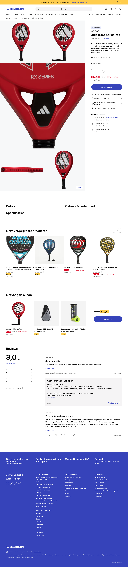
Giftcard (118, 14)
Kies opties (108, 319)
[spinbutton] (98, 70)
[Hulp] (111, 9)
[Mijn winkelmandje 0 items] (120, 9)
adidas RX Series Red (14, 329)
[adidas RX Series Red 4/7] (21, 169)
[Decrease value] (93, 70)
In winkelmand (106, 87)
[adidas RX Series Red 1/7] (64, 42)
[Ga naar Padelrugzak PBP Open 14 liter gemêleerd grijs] (46, 313)
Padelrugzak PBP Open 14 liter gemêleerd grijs (45, 330)
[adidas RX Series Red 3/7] (42, 105)
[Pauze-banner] (117, 2)
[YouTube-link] (11, 483)
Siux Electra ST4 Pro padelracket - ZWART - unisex (106, 268)
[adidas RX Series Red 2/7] (21, 42)
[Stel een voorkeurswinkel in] (106, 9)
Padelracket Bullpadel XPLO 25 (75, 267)
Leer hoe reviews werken (13, 388)
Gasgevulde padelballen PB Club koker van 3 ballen (73, 330)
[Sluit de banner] (120, 2)
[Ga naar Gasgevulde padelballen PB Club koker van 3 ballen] (73, 313)
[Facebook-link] (7, 483)
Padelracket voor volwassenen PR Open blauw (48, 268)
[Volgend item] (120, 230)
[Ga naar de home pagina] (15, 9)
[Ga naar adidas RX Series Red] (18, 313)
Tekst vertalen (113, 403)
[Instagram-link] (15, 483)
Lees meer (51, 398)
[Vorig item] (114, 230)
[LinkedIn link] (19, 483)
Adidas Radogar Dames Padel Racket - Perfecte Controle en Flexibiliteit (20, 268)
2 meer (79, 187)
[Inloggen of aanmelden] (115, 9)
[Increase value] (102, 70)
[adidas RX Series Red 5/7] (64, 169)
